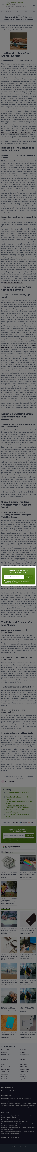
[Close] (33, 569)
